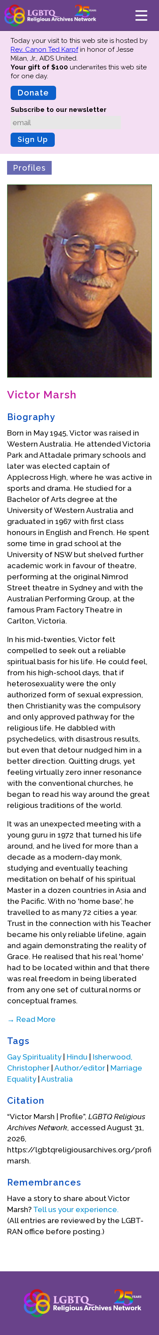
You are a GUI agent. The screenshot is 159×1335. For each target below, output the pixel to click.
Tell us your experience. (76, 1209)
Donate (33, 92)
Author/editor (79, 1067)
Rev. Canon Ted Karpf (44, 50)
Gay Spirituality (34, 1056)
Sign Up (33, 139)
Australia (57, 1079)
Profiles (29, 167)
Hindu (77, 1056)
